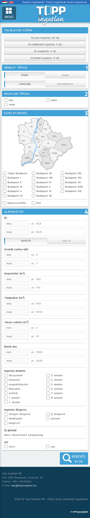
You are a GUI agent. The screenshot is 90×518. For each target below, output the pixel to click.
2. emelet (14, 402)
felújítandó (15, 418)
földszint (14, 379)
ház (11, 100)
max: (9, 232)
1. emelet (14, 397)
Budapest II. (14, 182)
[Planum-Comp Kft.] (79, 511)
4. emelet (56, 379)
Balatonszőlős (16, 203)
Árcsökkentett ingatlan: (45, 44)
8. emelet (56, 397)
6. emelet (56, 388)
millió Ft (26, 240)
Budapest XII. (44, 195)
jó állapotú (57, 414)
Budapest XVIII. (73, 186)
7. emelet (56, 393)
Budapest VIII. (44, 177)
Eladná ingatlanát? (33, 2)
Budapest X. (43, 186)
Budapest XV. (72, 182)
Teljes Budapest (17, 173)
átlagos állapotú (19, 414)
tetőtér (13, 393)
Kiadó (65, 75)
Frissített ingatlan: (45, 58)
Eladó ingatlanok (56, 2)
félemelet (14, 388)
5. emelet (56, 384)
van (52, 446)
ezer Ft (66, 240)
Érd (38, 203)
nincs (11, 446)
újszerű (55, 418)
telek (12, 104)
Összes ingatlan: (45, 37)
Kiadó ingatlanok (77, 2)
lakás (54, 100)
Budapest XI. (44, 191)
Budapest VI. (15, 195)
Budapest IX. (44, 182)
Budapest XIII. (73, 173)
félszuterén (15, 375)
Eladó (24, 75)
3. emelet (56, 375)
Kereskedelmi (65, 83)
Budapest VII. (44, 173)
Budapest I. (14, 177)
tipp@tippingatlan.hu (23, 485)
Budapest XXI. (73, 191)
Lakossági (25, 83)
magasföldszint (18, 384)
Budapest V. (14, 191)
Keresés (78, 458)
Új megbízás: (45, 51)
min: (9, 223)
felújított (14, 423)
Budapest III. (15, 186)
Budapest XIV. (73, 177)
